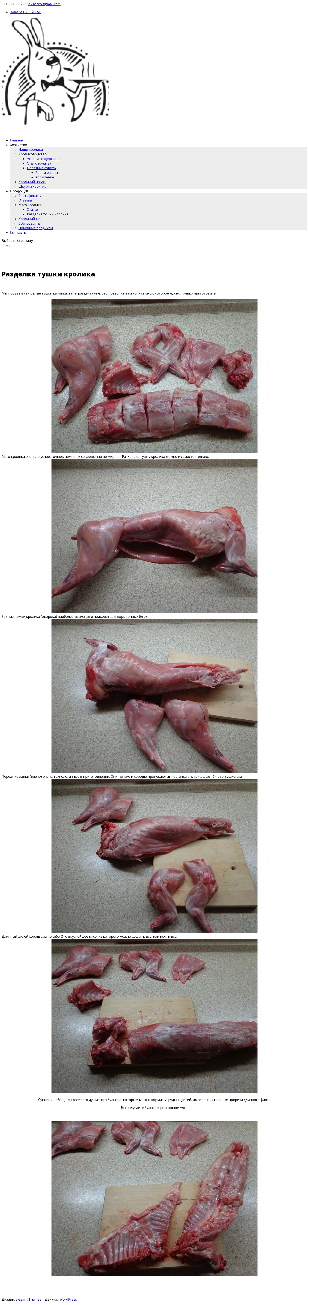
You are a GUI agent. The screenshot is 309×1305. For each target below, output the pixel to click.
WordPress (68, 1299)
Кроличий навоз (32, 181)
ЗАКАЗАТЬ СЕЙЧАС (25, 12)
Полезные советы (41, 168)
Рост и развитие (48, 172)
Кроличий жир (30, 218)
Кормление (44, 177)
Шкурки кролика (32, 186)
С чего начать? (39, 163)
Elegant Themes (28, 1299)
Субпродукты (29, 223)
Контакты (18, 232)
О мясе (32, 209)
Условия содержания (44, 158)
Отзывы (25, 200)
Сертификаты (29, 195)
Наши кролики (30, 149)
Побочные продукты (35, 228)
